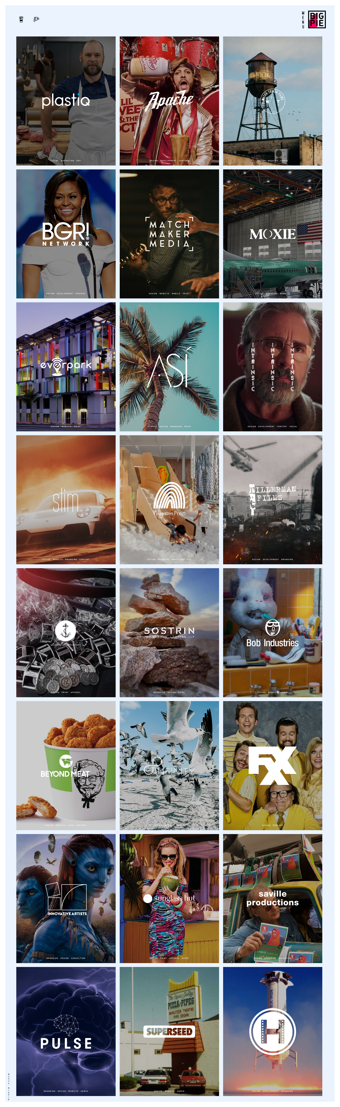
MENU (303, 19)
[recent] (21, 23)
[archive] (36, 23)
